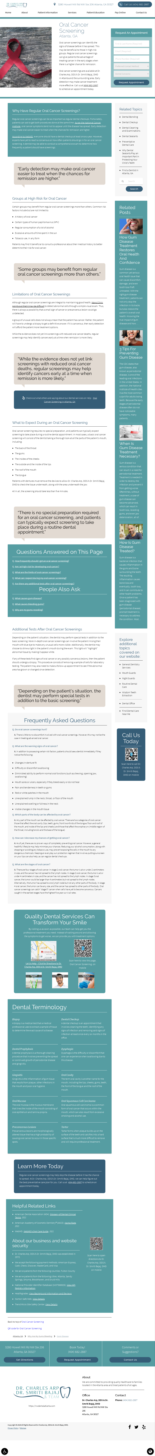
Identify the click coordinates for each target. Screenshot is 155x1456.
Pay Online (120, 12)
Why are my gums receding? (29, 609)
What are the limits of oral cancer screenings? (38, 572)
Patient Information (48, 12)
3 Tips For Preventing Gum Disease (131, 353)
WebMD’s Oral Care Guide (36, 1231)
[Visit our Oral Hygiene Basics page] (34, 987)
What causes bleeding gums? (29, 603)
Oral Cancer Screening (33, 1321)
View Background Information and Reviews (50, 1293)
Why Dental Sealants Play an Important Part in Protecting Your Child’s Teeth (130, 156)
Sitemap (23, 1428)
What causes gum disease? (28, 598)
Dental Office (128, 703)
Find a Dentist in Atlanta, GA (130, 172)
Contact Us (141, 12)
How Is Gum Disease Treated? (129, 546)
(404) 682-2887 (91, 85)
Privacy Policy (13, 1428)
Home (8, 12)
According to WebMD (22, 136)
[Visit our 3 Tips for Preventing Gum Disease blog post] (131, 345)
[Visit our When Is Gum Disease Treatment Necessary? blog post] (131, 439)
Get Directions (24, 1359)
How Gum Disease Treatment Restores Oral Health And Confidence (129, 250)
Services (72, 12)
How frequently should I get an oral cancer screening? (42, 560)
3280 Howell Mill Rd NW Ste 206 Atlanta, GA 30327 (85, 4)
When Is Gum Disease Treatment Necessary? (131, 449)
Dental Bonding (130, 116)
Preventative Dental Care (128, 143)
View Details (39, 1298)
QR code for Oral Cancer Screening (25, 1328)
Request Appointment (77, 1359)
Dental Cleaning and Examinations (131, 129)
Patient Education (96, 12)
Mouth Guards (129, 672)
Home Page (70, 1222)
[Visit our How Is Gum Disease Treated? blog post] (131, 538)
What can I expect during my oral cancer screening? (40, 577)
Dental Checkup (130, 122)
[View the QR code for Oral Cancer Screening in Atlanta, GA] (83, 956)
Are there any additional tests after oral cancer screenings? (44, 583)
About (24, 12)
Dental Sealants (130, 136)
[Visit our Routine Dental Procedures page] (86, 987)
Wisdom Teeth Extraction (129, 694)
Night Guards (128, 678)
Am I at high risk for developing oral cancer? (37, 566)
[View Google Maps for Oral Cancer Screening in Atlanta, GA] (43, 960)
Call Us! (136, 4)
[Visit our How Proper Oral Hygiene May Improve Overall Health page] (60, 987)
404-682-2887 (75, 1182)
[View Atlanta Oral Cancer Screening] (26, 86)
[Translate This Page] (150, 1451)
